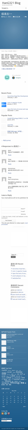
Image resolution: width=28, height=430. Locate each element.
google (4, 376)
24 (7, 402)
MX (2, 379)
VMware (8, 381)
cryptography (4, 372)
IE (10, 376)
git (24, 374)
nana (14, 299)
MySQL (5, 379)
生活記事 (17, 16)
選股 (7, 384)
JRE (21, 376)
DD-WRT (9, 372)
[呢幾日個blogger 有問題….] (3, 133)
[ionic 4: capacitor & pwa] (3, 104)
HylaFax (7, 376)
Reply (9, 155)
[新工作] (3, 355)
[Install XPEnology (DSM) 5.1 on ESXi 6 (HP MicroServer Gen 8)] (3, 120)
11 (10, 398)
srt (25, 379)
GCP (21, 374)
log (12, 378)
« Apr (3, 406)
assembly (10, 125)
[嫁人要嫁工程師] (3, 361)
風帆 (10, 384)
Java (13, 376)
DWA (12, 374)
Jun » (25, 406)
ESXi (18, 374)
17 (7, 400)
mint (23, 378)
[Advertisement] (14, 33)
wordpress (5, 383)
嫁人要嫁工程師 (10, 359)
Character (9, 370)
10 (7, 398)
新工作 (8, 353)
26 (14, 402)
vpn (12, 381)
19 (14, 400)
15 (24, 398)
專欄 (22, 383)
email (15, 374)
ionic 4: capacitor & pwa (14, 102)
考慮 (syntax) (6, 140)
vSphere (16, 381)
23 (3, 402)
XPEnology (15, 383)
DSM (4, 374)
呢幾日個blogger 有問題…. (15, 131)
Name (23, 208)
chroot (13, 370)
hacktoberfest (16, 278)
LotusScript (17, 378)
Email (23, 211)
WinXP (20, 381)
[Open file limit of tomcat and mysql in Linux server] (3, 111)
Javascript (18, 376)
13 (18, 398)
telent (3, 381)
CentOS (4, 370)
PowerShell (16, 379)
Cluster (17, 370)
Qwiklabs (22, 379)
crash (20, 370)
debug (14, 372)
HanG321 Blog (11, 3)
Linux (8, 377)
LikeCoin (19, 290)
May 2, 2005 (7, 16)
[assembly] (3, 126)
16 (3, 400)
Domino (19, 372)
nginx (9, 379)
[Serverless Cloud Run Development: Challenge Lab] (3, 98)
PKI (12, 379)
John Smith (16, 294)
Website (23, 214)
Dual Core (8, 374)
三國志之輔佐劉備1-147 (8, 69)
